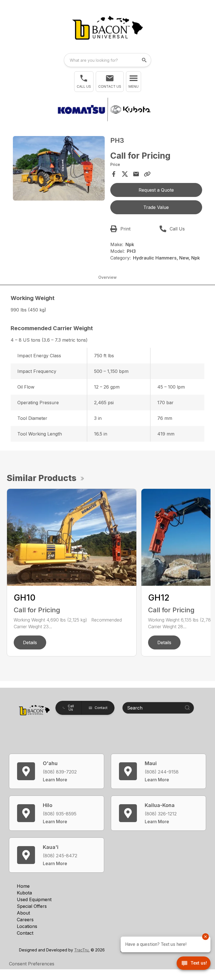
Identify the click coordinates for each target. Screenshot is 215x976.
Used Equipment (34, 899)
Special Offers (32, 906)
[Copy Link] (147, 174)
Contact (25, 933)
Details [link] (30, 642)
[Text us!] (193, 963)
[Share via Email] (136, 174)
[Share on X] (124, 174)
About (23, 913)
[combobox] (107, 60)
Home (23, 886)
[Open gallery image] (59, 168)
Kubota (24, 893)
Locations (27, 926)
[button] (84, 81)
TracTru (81, 950)
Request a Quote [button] (156, 190)
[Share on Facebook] (113, 174)
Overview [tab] (107, 277)
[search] (145, 60)
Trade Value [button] (156, 207)
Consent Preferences (31, 964)
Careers (25, 919)
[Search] (187, 707)
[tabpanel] (59, 169)
